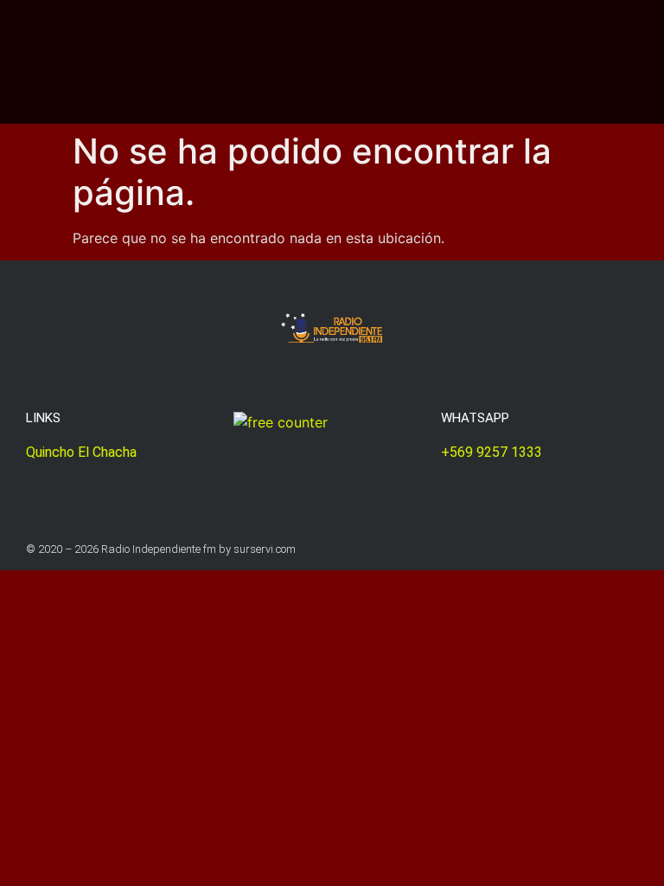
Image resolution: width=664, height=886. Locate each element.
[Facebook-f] (631, 549)
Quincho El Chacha (81, 452)
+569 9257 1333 (491, 452)
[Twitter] (597, 549)
